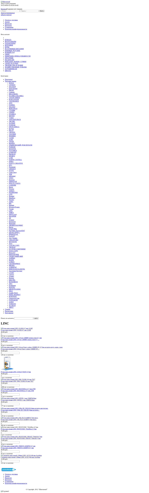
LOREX (11, 262)
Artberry (11, 191)
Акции (7, 22)
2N (10, 218)
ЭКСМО (12, 121)
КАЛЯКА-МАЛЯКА (16, 96)
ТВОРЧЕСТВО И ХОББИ (14, 65)
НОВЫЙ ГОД (10, 52)
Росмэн (11, 278)
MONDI (11, 116)
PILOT (11, 130)
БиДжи (11, 129)
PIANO (11, 200)
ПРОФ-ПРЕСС (14, 127)
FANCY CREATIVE (16, 163)
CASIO (11, 273)
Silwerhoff (12, 87)
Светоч (11, 274)
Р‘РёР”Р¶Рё (13, 229)
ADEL (11, 201)
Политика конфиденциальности (16, 29)
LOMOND (12, 152)
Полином (12, 167)
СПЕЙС (12, 112)
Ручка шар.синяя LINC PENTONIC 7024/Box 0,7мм (18, 429)
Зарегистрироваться (8, 13)
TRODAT (12, 247)
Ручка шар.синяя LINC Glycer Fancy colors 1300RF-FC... (20, 349)
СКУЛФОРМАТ (14, 263)
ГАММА (12, 105)
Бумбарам (12, 285)
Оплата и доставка (11, 20)
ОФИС (7, 54)
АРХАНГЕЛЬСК (15, 119)
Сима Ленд (13, 172)
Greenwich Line (14, 298)
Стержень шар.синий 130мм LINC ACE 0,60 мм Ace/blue (20, 457)
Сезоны (7, 309)
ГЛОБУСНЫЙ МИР (16, 256)
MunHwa (12, 198)
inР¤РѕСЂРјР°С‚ (14, 232)
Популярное (9, 313)
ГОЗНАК (12, 125)
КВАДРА (12, 280)
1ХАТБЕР (12, 134)
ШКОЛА (8, 71)
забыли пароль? (6, 15)
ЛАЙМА (12, 258)
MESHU (12, 265)
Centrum (11, 92)
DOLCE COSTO (14, 183)
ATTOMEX (13, 150)
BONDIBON (13, 282)
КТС (10, 165)
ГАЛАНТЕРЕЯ (10, 43)
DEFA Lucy (13, 214)
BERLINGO (13, 108)
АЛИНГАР (13, 267)
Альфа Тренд (13, 293)
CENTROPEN (14, 101)
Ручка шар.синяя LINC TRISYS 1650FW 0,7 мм (17, 448)
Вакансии (8, 24)
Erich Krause (13, 88)
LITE (10, 194)
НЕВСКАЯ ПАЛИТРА (17, 269)
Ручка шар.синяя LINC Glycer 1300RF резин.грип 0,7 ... (20, 339)
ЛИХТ (11, 307)
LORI (11, 158)
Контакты (8, 25)
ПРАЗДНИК (9, 58)
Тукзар (11, 209)
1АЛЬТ (11, 138)
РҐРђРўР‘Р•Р (13, 234)
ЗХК (10, 174)
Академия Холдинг (15, 271)
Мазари (11, 205)
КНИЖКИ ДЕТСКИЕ (12, 50)
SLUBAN (12, 305)
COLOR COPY (14, 245)
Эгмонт (11, 220)
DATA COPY (13, 251)
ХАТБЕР (12, 123)
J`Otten (11, 118)
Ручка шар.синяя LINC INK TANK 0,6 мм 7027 (17, 381)
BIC (10, 203)
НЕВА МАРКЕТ (14, 294)
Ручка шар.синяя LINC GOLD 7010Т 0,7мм (16, 372)
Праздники (9, 79)
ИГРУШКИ (9, 45)
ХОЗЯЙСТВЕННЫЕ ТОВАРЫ (16, 67)
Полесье (12, 180)
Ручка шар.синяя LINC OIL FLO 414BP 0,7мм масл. (18, 419)
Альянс (11, 276)
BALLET (12, 253)
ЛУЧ (10, 103)
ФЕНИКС (12, 136)
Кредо (11, 227)
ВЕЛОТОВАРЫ (10, 41)
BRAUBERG (13, 94)
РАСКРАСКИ (9, 60)
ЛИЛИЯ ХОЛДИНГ (16, 225)
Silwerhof (12, 107)
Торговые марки (10, 81)
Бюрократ (12, 222)
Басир (11, 187)
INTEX (11, 83)
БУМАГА (8, 40)
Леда (10, 243)
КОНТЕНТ (13, 296)
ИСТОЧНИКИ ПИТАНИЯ (14, 49)
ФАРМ (11, 260)
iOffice (11, 161)
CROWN (12, 132)
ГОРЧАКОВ (13, 300)
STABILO (12, 114)
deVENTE (12, 149)
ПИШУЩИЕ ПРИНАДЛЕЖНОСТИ (18, 56)
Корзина (4, 9)
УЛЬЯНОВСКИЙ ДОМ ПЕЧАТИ (20, 145)
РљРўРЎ (12, 236)
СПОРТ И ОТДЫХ (11, 63)
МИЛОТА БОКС (15, 289)
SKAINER (12, 216)
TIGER (11, 141)
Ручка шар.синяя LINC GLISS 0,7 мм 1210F (16, 330)
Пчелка (11, 189)
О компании (9, 27)
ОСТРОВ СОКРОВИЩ (17, 249)
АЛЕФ (11, 302)
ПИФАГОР (13, 181)
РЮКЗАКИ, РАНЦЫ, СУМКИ (15, 61)
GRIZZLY (12, 169)
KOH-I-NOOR (14, 99)
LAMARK (12, 185)
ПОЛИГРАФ (13, 192)
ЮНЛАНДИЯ (14, 254)
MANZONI (13, 242)
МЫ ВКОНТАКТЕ (138, 7)
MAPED (12, 143)
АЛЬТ (11, 139)
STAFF (11, 170)
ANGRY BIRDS (14, 97)
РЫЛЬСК (12, 154)
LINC (11, 211)
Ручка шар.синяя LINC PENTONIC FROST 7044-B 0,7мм (21, 438)
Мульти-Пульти (14, 207)
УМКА (11, 212)
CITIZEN (12, 85)
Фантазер (12, 223)
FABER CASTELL (15, 160)
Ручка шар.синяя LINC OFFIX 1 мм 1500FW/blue (18, 400)
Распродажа (9, 311)
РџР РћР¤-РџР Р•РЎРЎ (17, 231)
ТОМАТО (12, 304)
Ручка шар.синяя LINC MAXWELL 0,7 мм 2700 (17, 391)
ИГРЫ (7, 47)
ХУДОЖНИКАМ (11, 69)
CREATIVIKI (13, 240)
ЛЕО (10, 284)
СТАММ (12, 110)
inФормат (12, 176)
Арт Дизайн (13, 238)
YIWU (11, 178)
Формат (11, 196)
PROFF (11, 90)
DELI (11, 291)
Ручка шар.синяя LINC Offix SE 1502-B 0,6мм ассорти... (20, 410)
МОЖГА (12, 156)
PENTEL (12, 287)
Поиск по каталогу (7, 318)
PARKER (12, 147)
